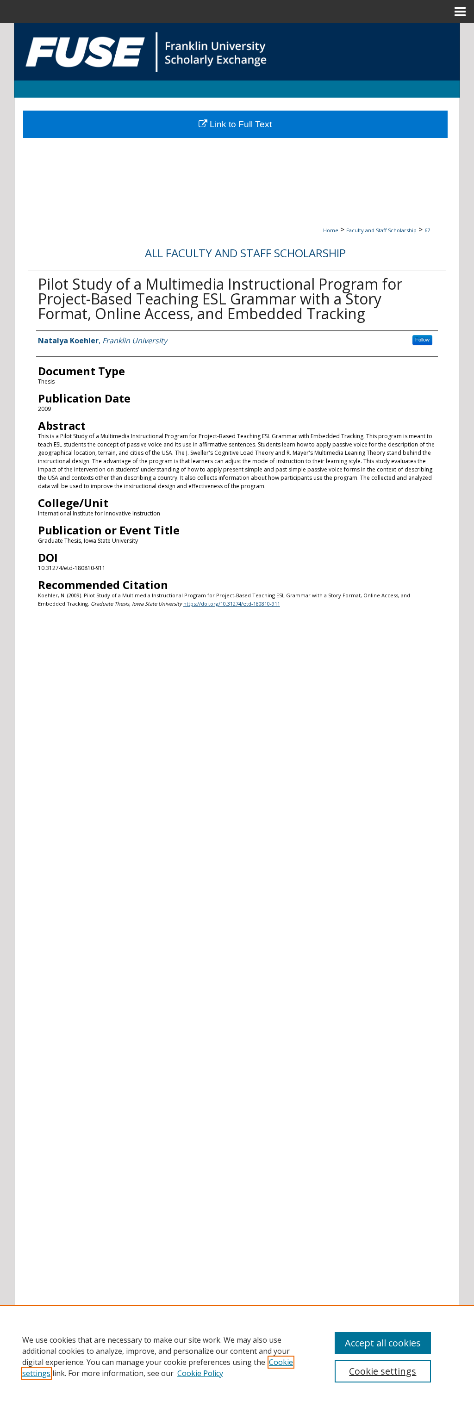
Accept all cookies (383, 1343)
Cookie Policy (200, 1373)
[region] (237, 1356)
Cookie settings (382, 1371)
